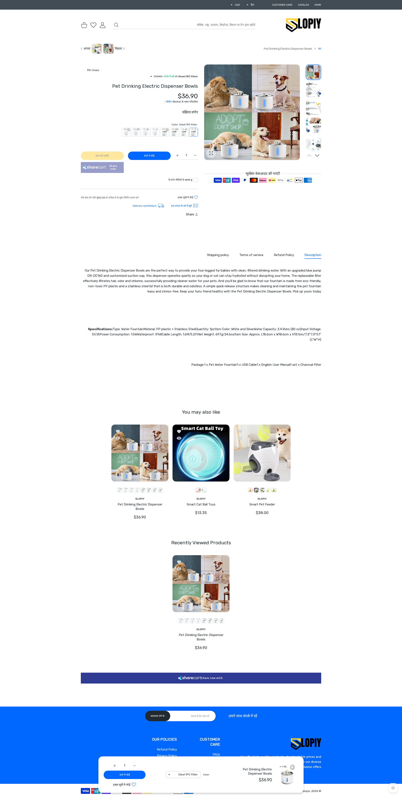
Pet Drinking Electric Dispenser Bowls (140, 506)
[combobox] (183, 25)
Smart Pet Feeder (262, 504)
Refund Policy (167, 749)
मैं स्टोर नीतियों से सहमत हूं (180, 179)
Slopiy (306, 791)
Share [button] (190, 214)
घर (319, 48)
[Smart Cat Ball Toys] (201, 452)
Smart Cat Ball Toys (201, 504)
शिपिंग (169, 101)
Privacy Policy (167, 756)
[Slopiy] (303, 25)
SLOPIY (262, 498)
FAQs (216, 754)
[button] (317, 155)
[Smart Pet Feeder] (262, 452)
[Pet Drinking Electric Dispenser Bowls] (139, 452)
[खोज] (116, 25)
